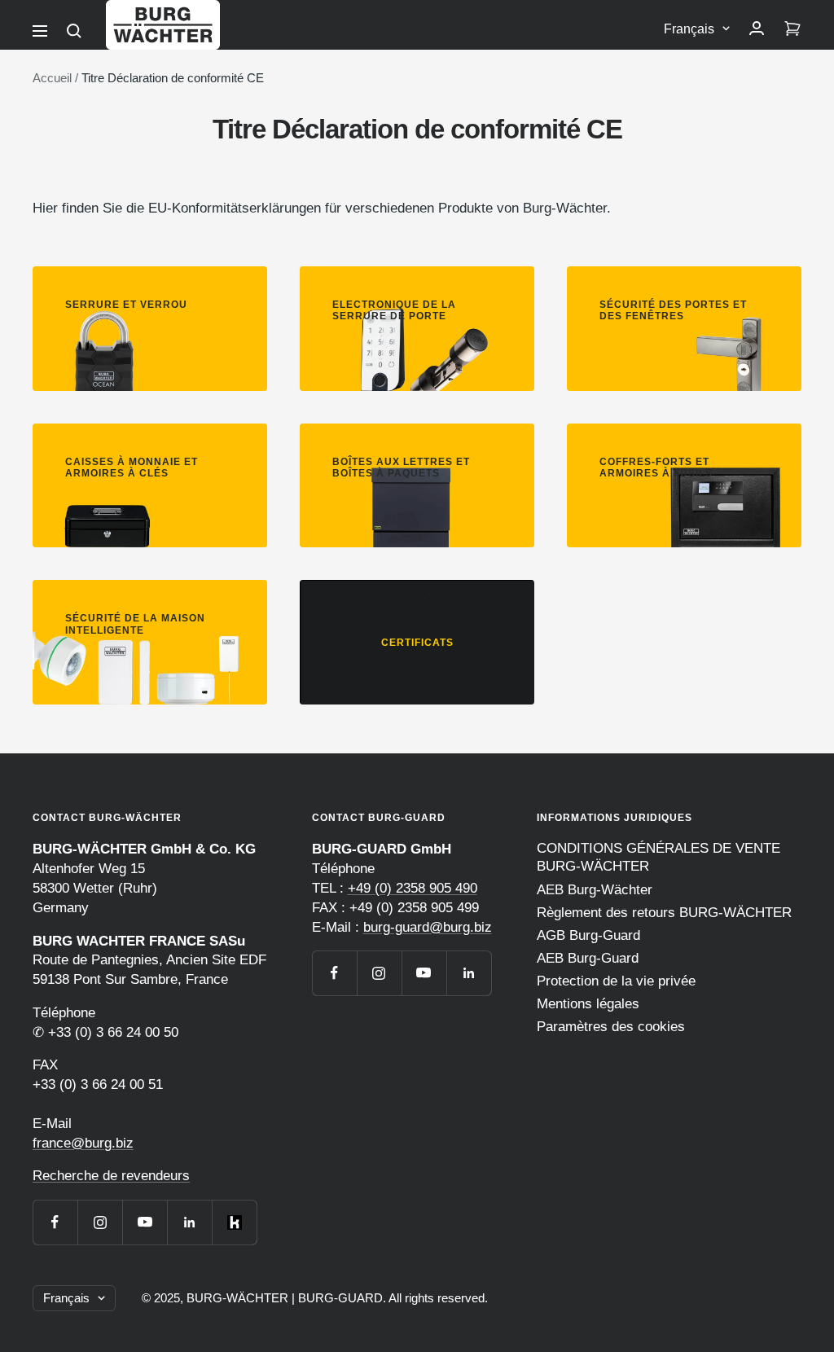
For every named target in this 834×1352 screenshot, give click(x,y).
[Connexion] (756, 29)
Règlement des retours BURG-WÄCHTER (664, 912)
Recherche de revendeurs (111, 1175)
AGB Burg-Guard (588, 935)
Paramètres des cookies (611, 1026)
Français (689, 29)
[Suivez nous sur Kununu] (234, 1222)
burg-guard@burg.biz (427, 927)
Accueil (52, 78)
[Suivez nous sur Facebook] (55, 1222)
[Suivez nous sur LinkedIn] (189, 1222)
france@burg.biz (83, 1143)
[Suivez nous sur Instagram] (99, 1222)
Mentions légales (588, 1004)
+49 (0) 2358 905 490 (412, 888)
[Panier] (792, 29)
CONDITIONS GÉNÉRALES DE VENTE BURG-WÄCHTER (658, 857)
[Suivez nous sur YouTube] (144, 1222)
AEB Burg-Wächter (594, 890)
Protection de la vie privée (616, 981)
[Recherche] (74, 31)
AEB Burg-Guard (588, 958)
